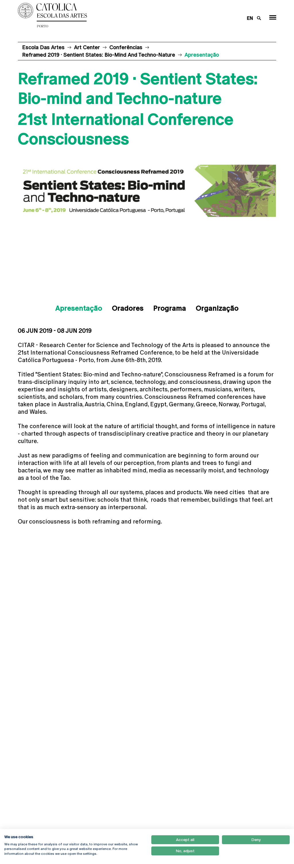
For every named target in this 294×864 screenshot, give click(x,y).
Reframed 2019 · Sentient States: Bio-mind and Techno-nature (98, 55)
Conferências (125, 47)
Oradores (128, 308)
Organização (217, 308)
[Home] (124, 15)
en (250, 18)
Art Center (87, 47)
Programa (169, 308)
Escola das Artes (43, 47)
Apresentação (78, 308)
